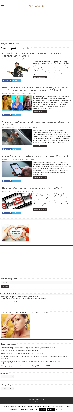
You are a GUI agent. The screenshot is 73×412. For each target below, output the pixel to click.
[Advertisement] (36, 24)
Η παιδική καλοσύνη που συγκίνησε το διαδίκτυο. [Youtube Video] (32, 188)
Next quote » (67, 305)
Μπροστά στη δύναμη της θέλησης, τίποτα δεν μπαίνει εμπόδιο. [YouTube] (36, 156)
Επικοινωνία (40, 399)
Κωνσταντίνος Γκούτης (9, 59)
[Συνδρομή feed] (72, 48)
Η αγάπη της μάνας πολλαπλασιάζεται (14, 350)
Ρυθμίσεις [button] (51, 409)
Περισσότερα (60, 409)
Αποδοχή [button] (42, 409)
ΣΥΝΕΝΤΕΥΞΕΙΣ (36, 59)
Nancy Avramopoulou (9, 93)
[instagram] (37, 402)
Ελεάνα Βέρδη (7, 159)
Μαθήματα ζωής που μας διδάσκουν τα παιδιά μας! (18, 366)
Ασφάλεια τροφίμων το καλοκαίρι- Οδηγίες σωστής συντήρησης (23, 348)
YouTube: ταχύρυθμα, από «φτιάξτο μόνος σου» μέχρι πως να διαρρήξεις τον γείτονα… (35, 123)
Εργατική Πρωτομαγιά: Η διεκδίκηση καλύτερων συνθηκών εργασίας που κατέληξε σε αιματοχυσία (34, 356)
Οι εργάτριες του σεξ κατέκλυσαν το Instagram (17, 353)
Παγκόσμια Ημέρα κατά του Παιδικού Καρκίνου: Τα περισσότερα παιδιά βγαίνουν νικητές (31, 361)
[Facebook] (35, 402)
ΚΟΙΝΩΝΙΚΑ (33, 93)
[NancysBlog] (36, 5)
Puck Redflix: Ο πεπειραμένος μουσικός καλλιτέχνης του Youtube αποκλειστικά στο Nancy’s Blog (31, 54)
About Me (32, 399)
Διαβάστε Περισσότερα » (40, 77)
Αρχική (4, 44)
